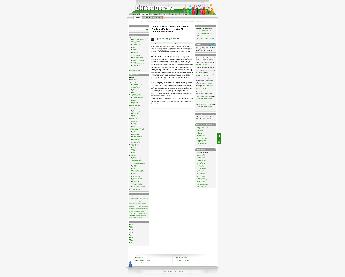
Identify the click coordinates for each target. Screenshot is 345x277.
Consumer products (137, 162)
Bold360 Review (201, 178)
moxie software (136, 206)
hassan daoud (206, 104)
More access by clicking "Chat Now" (205, 38)
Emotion (134, 150)
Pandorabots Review (202, 175)
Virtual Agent (171, 67)
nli (132, 209)
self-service (139, 209)
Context (134, 131)
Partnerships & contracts (138, 60)
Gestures (134, 123)
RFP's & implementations (138, 63)
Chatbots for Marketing (202, 143)
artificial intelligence (136, 196)
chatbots (142, 198)
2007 (131, 242)
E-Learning (135, 165)
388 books (140, 257)
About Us (170, 271)
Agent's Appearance (135, 94)
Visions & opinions (136, 67)
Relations (134, 154)
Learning (134, 152)
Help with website (201, 36)
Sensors (134, 92)
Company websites (136, 44)
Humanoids (135, 99)
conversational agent (133, 200)
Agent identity (133, 82)
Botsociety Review (201, 162)
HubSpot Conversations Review (204, 180)
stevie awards (136, 211)
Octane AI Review (201, 181)
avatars (133, 198)
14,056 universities (144, 262)
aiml (130, 196)
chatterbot (195, 0)
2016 (131, 227)
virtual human (187, 0)
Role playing (135, 113)
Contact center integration (138, 163)
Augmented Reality (136, 95)
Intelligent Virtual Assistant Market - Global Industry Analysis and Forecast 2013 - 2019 (205, 87)
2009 (131, 239)
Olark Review (200, 171)
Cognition (134, 147)
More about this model (134, 70)
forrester (135, 203)
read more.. (201, 21)
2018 (131, 224)
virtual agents (156, 0)
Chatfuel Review (201, 157)
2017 (131, 226)
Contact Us (180, 271)
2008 (131, 240)
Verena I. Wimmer (207, 83)
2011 (131, 236)
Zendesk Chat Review (202, 167)
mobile (132, 206)
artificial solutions (144, 196)
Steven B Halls (206, 74)
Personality (135, 91)
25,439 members (185, 260)
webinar (140, 217)
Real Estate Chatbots (202, 129)
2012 (131, 234)
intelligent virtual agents (134, 204)
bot (135, 198)
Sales (133, 115)
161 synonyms (184, 262)
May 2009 (137, 244)
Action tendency (136, 146)
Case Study (135, 42)
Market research (136, 55)
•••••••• (139, 30)
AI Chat (198, 132)
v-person (143, 211)
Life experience (136, 87)
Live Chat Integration (202, 138)
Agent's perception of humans (137, 129)
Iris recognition (135, 181)
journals (145, 259)
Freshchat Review (201, 173)
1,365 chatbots (183, 257)
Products (134, 168)
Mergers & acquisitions (137, 57)
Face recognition (136, 176)
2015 (131, 229)
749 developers (184, 259)
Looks (133, 89)
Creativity (134, 149)
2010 (131, 237)
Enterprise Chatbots (201, 140)
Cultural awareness (137, 84)
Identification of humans (136, 175)
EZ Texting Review (201, 168)
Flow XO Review (201, 176)
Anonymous (206, 62)
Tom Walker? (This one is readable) (205, 40)
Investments (135, 52)
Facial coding (135, 134)
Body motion (135, 120)
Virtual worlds (135, 103)
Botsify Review (200, 183)
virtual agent (133, 213)
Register (203, 3)
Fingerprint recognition (137, 178)
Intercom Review (201, 163)
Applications (133, 155)
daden (140, 201)
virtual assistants (162, 0)
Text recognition (136, 142)
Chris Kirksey (206, 96)
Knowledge (135, 86)
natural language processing (142, 208)
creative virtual (140, 200)
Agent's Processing (134, 144)
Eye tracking (135, 133)
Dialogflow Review (201, 170)
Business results (136, 41)
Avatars (134, 157)
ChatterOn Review (201, 160)
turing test (140, 211)
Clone (133, 107)
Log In (197, 3)
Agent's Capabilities (135, 105)
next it (130, 209)
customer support (135, 201)
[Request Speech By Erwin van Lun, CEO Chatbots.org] (219, 136)
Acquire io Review (201, 186)
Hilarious (134, 49)
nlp (133, 209)
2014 (131, 231)
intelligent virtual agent (142, 203)
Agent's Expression (134, 118)
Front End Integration (137, 167)
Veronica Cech (161, 38)
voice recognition (136, 217)
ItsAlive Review (200, 158)
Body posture (135, 121)
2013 (131, 232)
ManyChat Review (201, 155)
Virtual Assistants (162, 49)
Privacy (174, 271)
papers (149, 259)
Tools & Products (169, 39)
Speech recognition (137, 141)
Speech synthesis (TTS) (138, 128)
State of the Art (133, 79)
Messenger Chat (201, 135)
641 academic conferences (144, 260)
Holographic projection (137, 97)
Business (163, 39)
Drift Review (200, 165)
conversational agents (179, 0)
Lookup (134, 110)
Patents (134, 62)
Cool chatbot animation (202, 64)
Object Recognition (136, 112)
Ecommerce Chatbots (202, 130)
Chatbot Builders (201, 145)
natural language (142, 206)
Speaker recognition (137, 184)
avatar (130, 198)
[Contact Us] (219, 141)
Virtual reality (135, 102)
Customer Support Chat (202, 137)
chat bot (168, 0)
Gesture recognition (137, 136)
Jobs (133, 54)
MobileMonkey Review (202, 154)
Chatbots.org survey (149, 21)
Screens (134, 100)
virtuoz (131, 217)
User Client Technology (137, 170)
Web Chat (199, 133)
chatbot (138, 198)
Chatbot (148, 0)
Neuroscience (135, 137)
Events (133, 47)
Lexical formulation (136, 125)
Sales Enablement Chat (202, 127)
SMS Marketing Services (203, 141)
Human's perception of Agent (137, 171)
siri (141, 209)
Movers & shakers (136, 59)
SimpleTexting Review (202, 184)
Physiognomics (136, 139)
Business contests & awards (139, 39)
